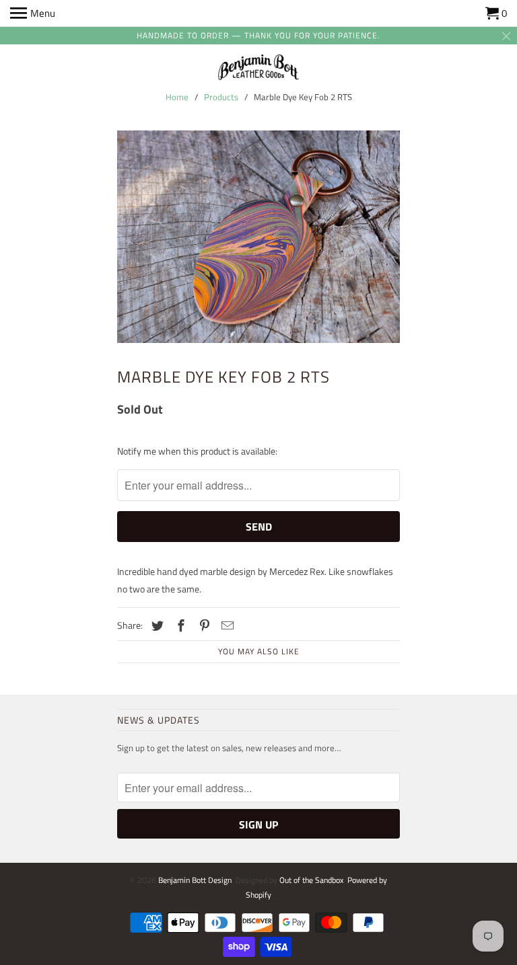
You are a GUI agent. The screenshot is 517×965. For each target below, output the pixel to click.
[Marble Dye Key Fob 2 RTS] (258, 236)
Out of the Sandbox (311, 880)
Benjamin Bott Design (195, 880)
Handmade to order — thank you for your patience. (258, 35)
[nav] (32, 13)
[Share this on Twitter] (155, 626)
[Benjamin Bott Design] (258, 68)
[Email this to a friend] (225, 626)
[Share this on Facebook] (179, 626)
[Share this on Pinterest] (202, 626)
